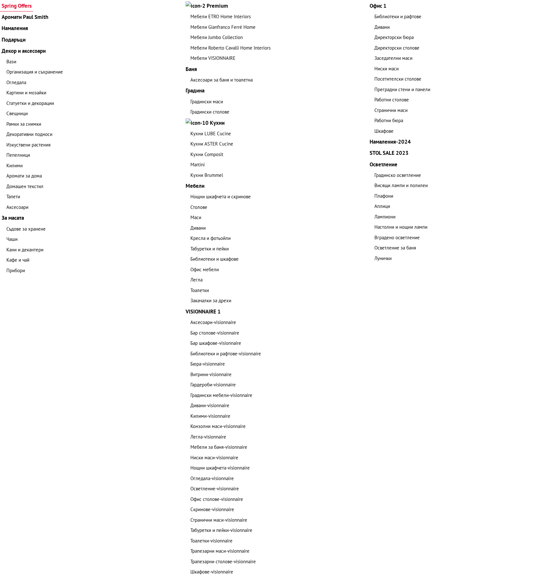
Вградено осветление (397, 237)
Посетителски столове (397, 79)
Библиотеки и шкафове (214, 259)
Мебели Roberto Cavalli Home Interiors (230, 48)
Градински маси (206, 102)
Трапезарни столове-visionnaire (223, 561)
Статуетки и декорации (30, 103)
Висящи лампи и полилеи (401, 185)
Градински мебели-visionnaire (221, 395)
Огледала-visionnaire (212, 478)
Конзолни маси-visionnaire (218, 426)
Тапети (13, 197)
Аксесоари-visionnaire (213, 322)
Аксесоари (17, 207)
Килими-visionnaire (210, 416)
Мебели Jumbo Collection (216, 37)
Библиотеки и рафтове (397, 16)
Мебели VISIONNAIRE (212, 58)
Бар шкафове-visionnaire (215, 343)
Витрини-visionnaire (211, 374)
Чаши (12, 239)
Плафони (383, 196)
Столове (198, 207)
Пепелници (18, 155)
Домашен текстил (24, 186)
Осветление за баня (395, 248)
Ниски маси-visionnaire (214, 457)
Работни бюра (388, 120)
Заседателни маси (393, 58)
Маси (195, 217)
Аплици (382, 206)
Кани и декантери (24, 250)
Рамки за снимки (23, 124)
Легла (196, 280)
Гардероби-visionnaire (213, 385)
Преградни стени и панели (402, 89)
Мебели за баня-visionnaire (218, 447)
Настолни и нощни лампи (400, 227)
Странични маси (391, 110)
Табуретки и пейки (209, 249)
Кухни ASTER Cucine (211, 144)
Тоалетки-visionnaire (211, 541)
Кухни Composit (206, 154)
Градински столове (209, 112)
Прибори (15, 270)
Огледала (16, 82)
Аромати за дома (24, 176)
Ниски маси (386, 69)
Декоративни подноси (29, 134)
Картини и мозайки (26, 93)
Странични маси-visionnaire (218, 520)
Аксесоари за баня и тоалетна (221, 80)
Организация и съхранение (34, 72)
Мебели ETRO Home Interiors (220, 16)
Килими (14, 165)
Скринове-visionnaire (212, 509)
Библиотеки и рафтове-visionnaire (225, 354)
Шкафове (384, 131)
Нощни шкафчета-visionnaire (220, 468)
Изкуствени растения (28, 145)
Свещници (17, 113)
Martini (197, 165)
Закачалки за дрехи (210, 300)
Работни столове (391, 100)
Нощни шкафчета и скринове (220, 197)
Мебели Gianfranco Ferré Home (223, 27)
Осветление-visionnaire (214, 489)
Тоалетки (199, 290)
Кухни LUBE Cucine (210, 133)
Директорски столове (396, 48)
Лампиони (384, 217)
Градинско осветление (397, 175)
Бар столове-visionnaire (214, 333)
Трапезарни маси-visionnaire (219, 551)
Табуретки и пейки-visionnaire (221, 530)
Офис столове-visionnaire (216, 499)
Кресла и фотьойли (210, 238)
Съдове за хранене (26, 229)
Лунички (383, 258)
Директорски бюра (394, 37)
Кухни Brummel (206, 175)
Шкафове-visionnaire (211, 572)
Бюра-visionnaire (207, 364)
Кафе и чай (17, 260)
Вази (11, 62)
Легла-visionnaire (208, 437)
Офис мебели (204, 269)
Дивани (198, 228)
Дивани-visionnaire (209, 405)
